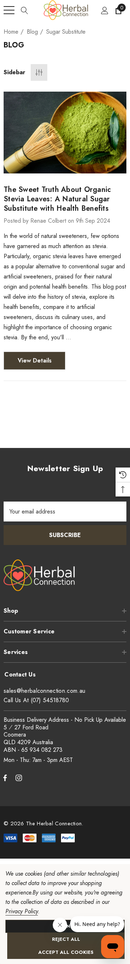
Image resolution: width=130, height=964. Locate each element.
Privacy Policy (21, 911)
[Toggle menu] (9, 10)
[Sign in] (104, 10)
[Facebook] (5, 777)
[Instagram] (20, 777)
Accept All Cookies (66, 952)
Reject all (66, 939)
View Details (35, 360)
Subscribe (65, 535)
